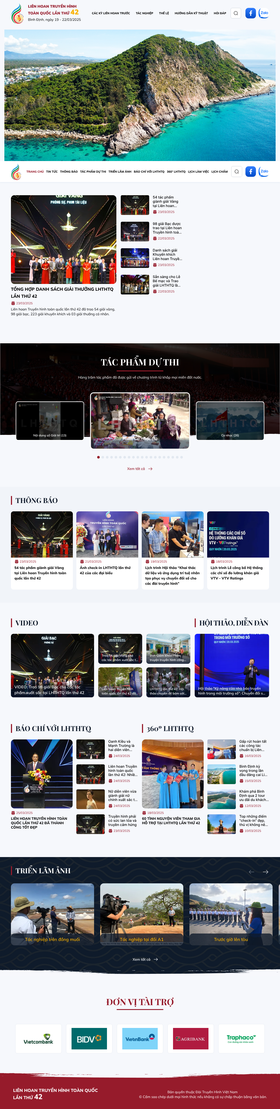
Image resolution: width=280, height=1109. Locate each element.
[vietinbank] (140, 1038)
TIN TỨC (52, 172)
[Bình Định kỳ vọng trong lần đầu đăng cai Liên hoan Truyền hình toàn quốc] (221, 774)
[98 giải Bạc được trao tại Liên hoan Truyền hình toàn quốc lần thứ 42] (135, 231)
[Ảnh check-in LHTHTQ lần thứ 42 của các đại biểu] (107, 534)
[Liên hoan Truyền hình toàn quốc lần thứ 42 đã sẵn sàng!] (120, 682)
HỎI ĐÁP (220, 13)
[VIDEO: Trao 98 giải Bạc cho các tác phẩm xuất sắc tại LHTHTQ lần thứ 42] (52, 665)
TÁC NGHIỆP (144, 13)
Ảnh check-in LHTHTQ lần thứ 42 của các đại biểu (105, 570)
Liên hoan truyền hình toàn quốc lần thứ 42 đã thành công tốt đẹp (39, 822)
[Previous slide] (251, 872)
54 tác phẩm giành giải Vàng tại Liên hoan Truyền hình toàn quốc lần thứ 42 (167, 201)
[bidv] (89, 1038)
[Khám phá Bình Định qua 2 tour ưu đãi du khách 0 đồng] (221, 799)
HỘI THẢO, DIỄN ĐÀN (233, 622)
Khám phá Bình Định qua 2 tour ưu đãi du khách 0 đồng (252, 795)
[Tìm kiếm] (236, 13)
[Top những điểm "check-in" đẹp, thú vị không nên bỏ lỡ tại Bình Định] (221, 824)
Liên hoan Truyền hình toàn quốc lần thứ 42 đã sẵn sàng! (119, 691)
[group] (52, 914)
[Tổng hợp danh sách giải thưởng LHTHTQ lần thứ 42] (63, 239)
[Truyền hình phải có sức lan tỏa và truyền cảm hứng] (90, 824)
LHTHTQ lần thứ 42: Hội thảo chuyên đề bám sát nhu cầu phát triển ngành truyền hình (168, 691)
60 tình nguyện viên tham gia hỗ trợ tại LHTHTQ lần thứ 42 (171, 820)
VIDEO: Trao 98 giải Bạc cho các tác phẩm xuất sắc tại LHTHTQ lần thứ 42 (49, 689)
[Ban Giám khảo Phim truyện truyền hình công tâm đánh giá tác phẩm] (168, 649)
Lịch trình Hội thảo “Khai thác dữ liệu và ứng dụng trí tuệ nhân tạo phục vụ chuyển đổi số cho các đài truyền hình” (172, 575)
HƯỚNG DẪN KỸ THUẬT (191, 13)
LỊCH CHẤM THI (222, 172)
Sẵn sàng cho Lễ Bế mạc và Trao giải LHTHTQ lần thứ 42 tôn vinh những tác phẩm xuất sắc (166, 281)
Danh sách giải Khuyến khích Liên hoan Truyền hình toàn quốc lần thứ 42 (167, 254)
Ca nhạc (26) (230, 435)
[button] (98, 457)
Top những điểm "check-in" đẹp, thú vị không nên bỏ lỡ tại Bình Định (253, 820)
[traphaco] (241, 1038)
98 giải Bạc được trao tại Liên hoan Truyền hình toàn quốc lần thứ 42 (167, 228)
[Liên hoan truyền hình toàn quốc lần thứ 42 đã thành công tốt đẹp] (42, 773)
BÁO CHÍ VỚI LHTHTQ (149, 172)
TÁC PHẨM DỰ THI (93, 172)
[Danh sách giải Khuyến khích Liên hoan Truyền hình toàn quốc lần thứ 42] (135, 258)
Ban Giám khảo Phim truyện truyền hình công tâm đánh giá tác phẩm (167, 658)
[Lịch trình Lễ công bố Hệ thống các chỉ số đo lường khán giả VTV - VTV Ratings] (238, 534)
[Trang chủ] (16, 171)
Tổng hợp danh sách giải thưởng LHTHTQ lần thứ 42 (62, 292)
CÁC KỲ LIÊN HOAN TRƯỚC (111, 13)
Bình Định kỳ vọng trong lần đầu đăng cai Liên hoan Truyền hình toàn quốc (254, 770)
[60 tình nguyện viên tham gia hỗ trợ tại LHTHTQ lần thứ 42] (173, 773)
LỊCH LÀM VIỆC (198, 172)
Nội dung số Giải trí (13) (49, 435)
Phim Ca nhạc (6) (140, 438)
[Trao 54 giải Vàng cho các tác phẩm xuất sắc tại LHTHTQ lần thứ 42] (120, 649)
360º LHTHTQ (176, 172)
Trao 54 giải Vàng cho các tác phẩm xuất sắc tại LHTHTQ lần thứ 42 (120, 658)
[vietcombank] (38, 1038)
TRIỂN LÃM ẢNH (119, 172)
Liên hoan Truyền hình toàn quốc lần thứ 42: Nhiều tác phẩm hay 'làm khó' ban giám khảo (122, 770)
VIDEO (27, 622)
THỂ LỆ (164, 13)
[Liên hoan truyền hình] (17, 13)
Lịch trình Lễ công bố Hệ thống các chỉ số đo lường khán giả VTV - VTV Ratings (237, 572)
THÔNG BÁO (69, 172)
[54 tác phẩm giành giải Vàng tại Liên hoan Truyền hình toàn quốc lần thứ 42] (135, 205)
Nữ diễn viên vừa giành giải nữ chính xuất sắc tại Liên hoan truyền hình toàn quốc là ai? (123, 795)
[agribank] (191, 1038)
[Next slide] (265, 872)
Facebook (250, 13)
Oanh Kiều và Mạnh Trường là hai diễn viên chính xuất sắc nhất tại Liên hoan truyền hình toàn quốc (122, 745)
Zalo (264, 13)
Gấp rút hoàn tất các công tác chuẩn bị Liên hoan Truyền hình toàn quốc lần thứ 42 (254, 745)
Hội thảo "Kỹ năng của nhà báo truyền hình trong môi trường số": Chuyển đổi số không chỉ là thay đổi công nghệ (231, 691)
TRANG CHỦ (35, 172)
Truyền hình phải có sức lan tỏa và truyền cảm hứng (122, 820)
